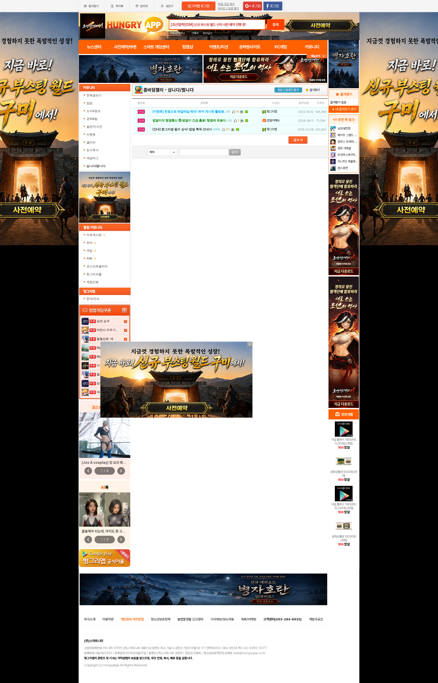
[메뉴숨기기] (316, 56)
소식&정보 (93, 111)
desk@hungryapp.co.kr (249, 653)
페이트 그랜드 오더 (347, 135)
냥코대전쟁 (343, 128)
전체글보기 (94, 95)
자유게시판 (95, 235)
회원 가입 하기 (226, 4)
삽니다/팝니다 (181, 90)
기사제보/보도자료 (222, 619)
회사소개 (89, 619)
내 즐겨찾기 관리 (343, 109)
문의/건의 (92, 299)
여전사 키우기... (107, 330)
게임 (91, 250)
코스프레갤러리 (97, 266)
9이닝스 (207, 33)
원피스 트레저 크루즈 (347, 141)
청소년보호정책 (160, 619)
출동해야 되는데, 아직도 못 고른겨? (106, 531)
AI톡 (91, 258)
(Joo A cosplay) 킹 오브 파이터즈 (107, 462)
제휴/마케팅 (248, 619)
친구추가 (92, 150)
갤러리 (91, 142)
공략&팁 (92, 119)
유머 (91, 243)
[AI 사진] (104, 509)
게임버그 (92, 158)
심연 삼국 (103, 321)
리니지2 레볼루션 (347, 161)
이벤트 (91, 134)
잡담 (89, 103)
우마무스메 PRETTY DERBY (347, 155)
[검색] (235, 152)
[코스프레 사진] (104, 435)
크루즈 (195, 33)
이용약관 (108, 619)
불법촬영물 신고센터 (190, 619)
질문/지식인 (94, 126)
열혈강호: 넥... (106, 339)
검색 (275, 25)
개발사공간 (316, 619)
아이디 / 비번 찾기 (228, 8)
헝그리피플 (94, 274)
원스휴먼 (342, 168)
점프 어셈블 (344, 148)
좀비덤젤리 (153, 90)
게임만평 (92, 282)
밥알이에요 (273, 120)
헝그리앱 (271, 111)
